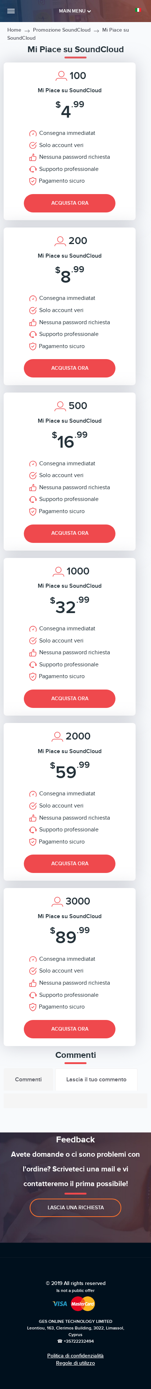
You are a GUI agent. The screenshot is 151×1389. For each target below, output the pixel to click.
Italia (139, 9)
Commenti (28, 1079)
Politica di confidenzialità (75, 1356)
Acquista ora (69, 203)
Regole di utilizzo (75, 1363)
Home (14, 30)
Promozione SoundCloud (62, 30)
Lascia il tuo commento (96, 1079)
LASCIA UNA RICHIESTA (76, 1207)
